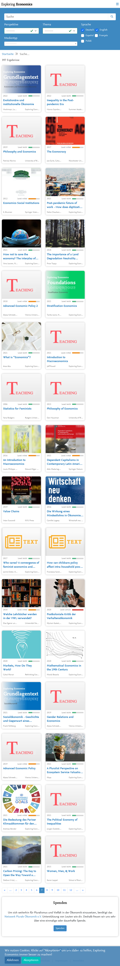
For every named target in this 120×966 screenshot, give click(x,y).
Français (103, 35)
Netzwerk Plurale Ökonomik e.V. (23, 916)
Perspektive (11, 24)
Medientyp (10, 38)
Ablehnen (13, 960)
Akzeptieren (31, 960)
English (104, 30)
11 (64, 890)
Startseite (8, 54)
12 (71, 890)
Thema (47, 24)
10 (58, 890)
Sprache (86, 24)
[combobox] (40, 44)
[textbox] (40, 44)
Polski (89, 41)
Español (90, 35)
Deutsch (90, 30)
